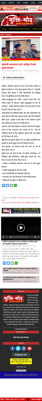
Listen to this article (15, 77)
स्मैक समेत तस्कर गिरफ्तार (21, 337)
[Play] (4, 237)
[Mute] (35, 237)
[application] (21, 228)
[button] (21, 228)
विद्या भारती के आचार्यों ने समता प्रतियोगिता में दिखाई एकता (24, 203)
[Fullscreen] (38, 237)
